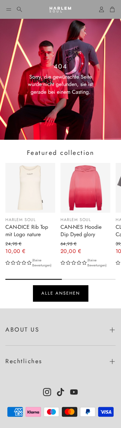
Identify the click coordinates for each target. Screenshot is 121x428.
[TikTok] (60, 392)
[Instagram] (47, 392)
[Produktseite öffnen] (30, 188)
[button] (8, 9)
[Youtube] (74, 392)
